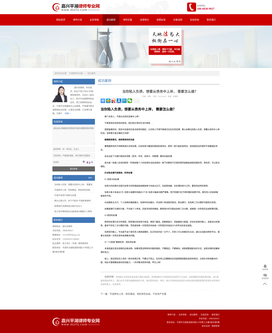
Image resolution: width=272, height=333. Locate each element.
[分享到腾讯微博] (124, 100)
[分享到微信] (130, 100)
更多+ (90, 178)
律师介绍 (77, 20)
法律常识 (144, 20)
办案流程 (177, 20)
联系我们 (211, 20)
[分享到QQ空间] (108, 100)
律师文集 (127, 20)
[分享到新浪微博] (113, 100)
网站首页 (60, 20)
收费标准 (161, 20)
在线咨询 (194, 20)
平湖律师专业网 (76, 73)
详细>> (68, 113)
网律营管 (216, 326)
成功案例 (110, 20)
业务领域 (94, 20)
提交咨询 (73, 169)
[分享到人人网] (119, 100)
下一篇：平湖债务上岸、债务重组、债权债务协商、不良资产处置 (133, 294)
